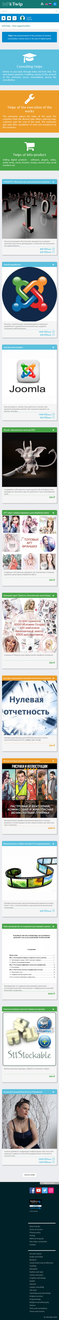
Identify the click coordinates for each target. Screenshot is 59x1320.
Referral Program (37, 1238)
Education (33, 1269)
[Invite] (42, 4)
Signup (29, 19)
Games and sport (36, 1275)
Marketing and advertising (40, 1293)
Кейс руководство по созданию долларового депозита (28, 926)
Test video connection (38, 1241)
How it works (35, 1226)
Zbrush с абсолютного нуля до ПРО (19, 429)
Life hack (33, 1290)
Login (29, 17)
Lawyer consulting (37, 1287)
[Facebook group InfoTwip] (32, 1190)
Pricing (32, 1235)
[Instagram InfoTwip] (51, 1190)
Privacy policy (35, 1232)
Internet (33, 1284)
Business (33, 1260)
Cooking (33, 1266)
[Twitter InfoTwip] (45, 1190)
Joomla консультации (13, 347)
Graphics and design (38, 1278)
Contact (33, 1244)
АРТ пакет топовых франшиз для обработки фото (26, 512)
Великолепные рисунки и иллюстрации (21, 760)
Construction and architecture (41, 1263)
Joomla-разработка (12, 264)
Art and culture (36, 1253)
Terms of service (36, 1229)
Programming (35, 1299)
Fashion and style (36, 1272)
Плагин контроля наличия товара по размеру (24, 1009)
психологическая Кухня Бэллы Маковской (22, 1091)
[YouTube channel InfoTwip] (38, 1190)
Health (32, 1281)
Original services (36, 1296)
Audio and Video (36, 1256)
